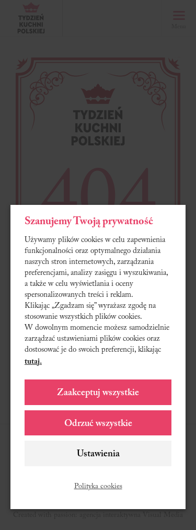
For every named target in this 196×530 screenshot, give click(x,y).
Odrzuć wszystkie (98, 424)
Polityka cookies (98, 486)
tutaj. (33, 362)
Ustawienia (98, 454)
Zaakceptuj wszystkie (98, 393)
